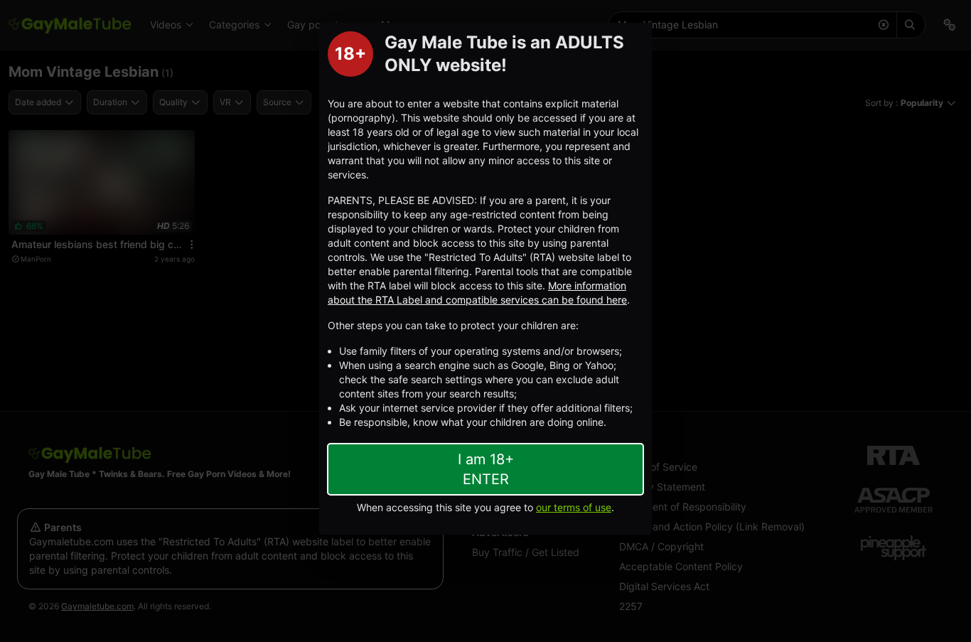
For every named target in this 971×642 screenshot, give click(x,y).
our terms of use (573, 507)
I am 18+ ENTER (486, 469)
